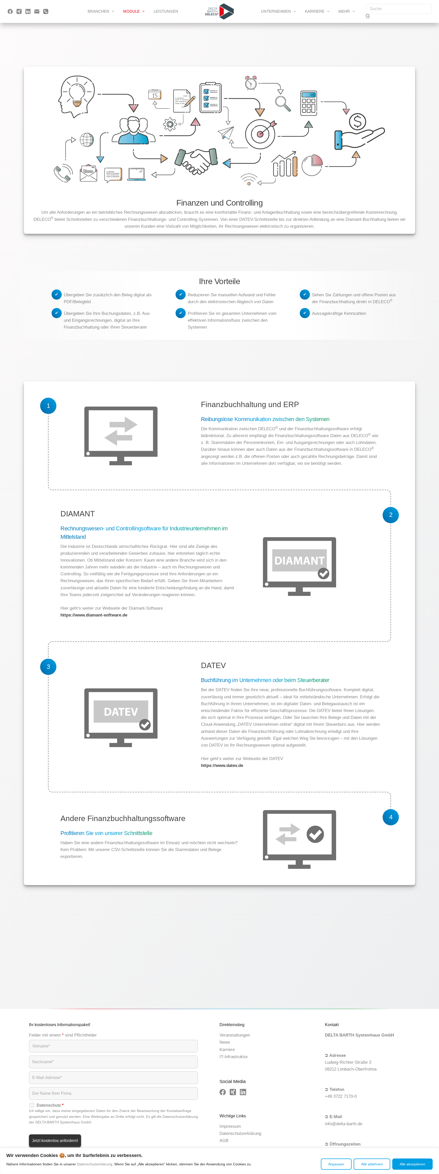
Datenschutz (50, 1105)
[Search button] (368, 16)
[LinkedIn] (27, 11)
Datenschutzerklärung (94, 1164)
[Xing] (19, 11)
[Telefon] (45, 11)
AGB (224, 1140)
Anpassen (336, 1164)
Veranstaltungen (235, 1035)
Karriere (314, 11)
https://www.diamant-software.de (93, 615)
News (225, 1042)
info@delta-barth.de (343, 1123)
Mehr (344, 11)
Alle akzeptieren (412, 1164)
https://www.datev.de (222, 765)
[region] (219, 1161)
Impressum (230, 1126)
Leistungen (166, 11)
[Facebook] (10, 11)
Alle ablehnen (372, 1164)
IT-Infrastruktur (234, 1056)
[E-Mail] (36, 11)
